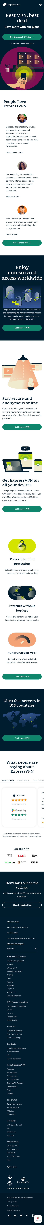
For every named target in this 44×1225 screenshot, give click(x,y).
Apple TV (10, 985)
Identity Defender (14, 1059)
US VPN (10, 1010)
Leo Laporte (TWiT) (14, 152)
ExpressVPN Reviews (15, 1083)
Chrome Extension (14, 996)
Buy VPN (10, 1135)
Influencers (11, 1114)
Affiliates (10, 1111)
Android (10, 975)
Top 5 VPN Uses (13, 1156)
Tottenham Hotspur (14, 1104)
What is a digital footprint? (15, 944)
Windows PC (12, 968)
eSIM (9, 1055)
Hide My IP (11, 1153)
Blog (8, 1160)
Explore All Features (14, 1031)
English (13, 1167)
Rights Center (12, 1076)
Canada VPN (12, 1017)
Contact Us (11, 1132)
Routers (10, 982)
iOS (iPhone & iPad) (14, 971)
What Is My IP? (12, 1149)
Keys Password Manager (16, 1048)
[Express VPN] (11, 5)
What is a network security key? (17, 927)
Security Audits (13, 1079)
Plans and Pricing (13, 1038)
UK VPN (10, 1013)
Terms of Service (12, 1206)
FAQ (8, 1128)
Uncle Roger (11, 234)
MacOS (10, 964)
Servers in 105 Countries (16, 1006)
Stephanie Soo (12, 197)
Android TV (11, 992)
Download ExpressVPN (16, 961)
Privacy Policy (12, 1202)
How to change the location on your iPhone (21, 938)
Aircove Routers (13, 1052)
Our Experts (11, 1086)
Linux (9, 978)
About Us (10, 1069)
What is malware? (13, 921)
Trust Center (12, 1073)
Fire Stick (10, 989)
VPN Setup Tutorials (14, 1125)
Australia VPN (12, 1020)
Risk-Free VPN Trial (14, 1034)
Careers (10, 1093)
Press (9, 1090)
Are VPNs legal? (12, 932)
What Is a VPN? (13, 1146)
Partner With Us (13, 1107)
